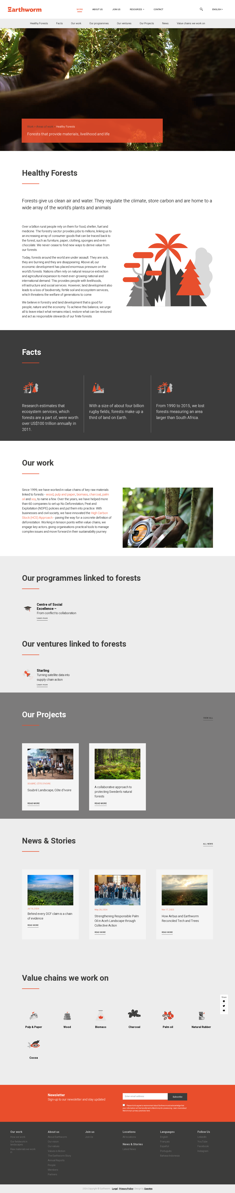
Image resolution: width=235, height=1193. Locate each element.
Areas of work (44, 127)
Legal (115, 1188)
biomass (82, 494)
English (216, 9)
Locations (129, 1132)
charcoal (95, 494)
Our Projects (147, 23)
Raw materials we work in (22, 1150)
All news (208, 843)
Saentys (148, 1188)
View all (208, 718)
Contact (158, 9)
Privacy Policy (126, 1188)
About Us (97, 9)
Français (165, 1141)
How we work (17, 1137)
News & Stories (133, 1144)
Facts (59, 23)
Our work (76, 23)
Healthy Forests (39, 23)
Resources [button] (136, 9)
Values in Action (56, 1151)
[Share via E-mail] (224, 1010)
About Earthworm (57, 1137)
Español (164, 1146)
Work (82, 9)
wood (50, 494)
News (165, 23)
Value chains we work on (191, 23)
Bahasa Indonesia (170, 1156)
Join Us (116, 9)
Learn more (42, 618)
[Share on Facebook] (224, 1001)
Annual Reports (56, 1160)
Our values (53, 1146)
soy (33, 499)
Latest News (129, 1149)
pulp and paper (65, 494)
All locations (129, 1137)
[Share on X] (224, 1005)
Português (166, 1151)
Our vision (53, 1141)
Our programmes (99, 23)
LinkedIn (201, 1137)
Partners (52, 1174)
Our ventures (124, 23)
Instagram (202, 1151)
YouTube (202, 1141)
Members (53, 1170)
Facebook (203, 1146)
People (52, 1165)
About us (53, 1132)
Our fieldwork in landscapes (18, 1143)
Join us (89, 1132)
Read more (34, 803)
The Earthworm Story (59, 1156)
